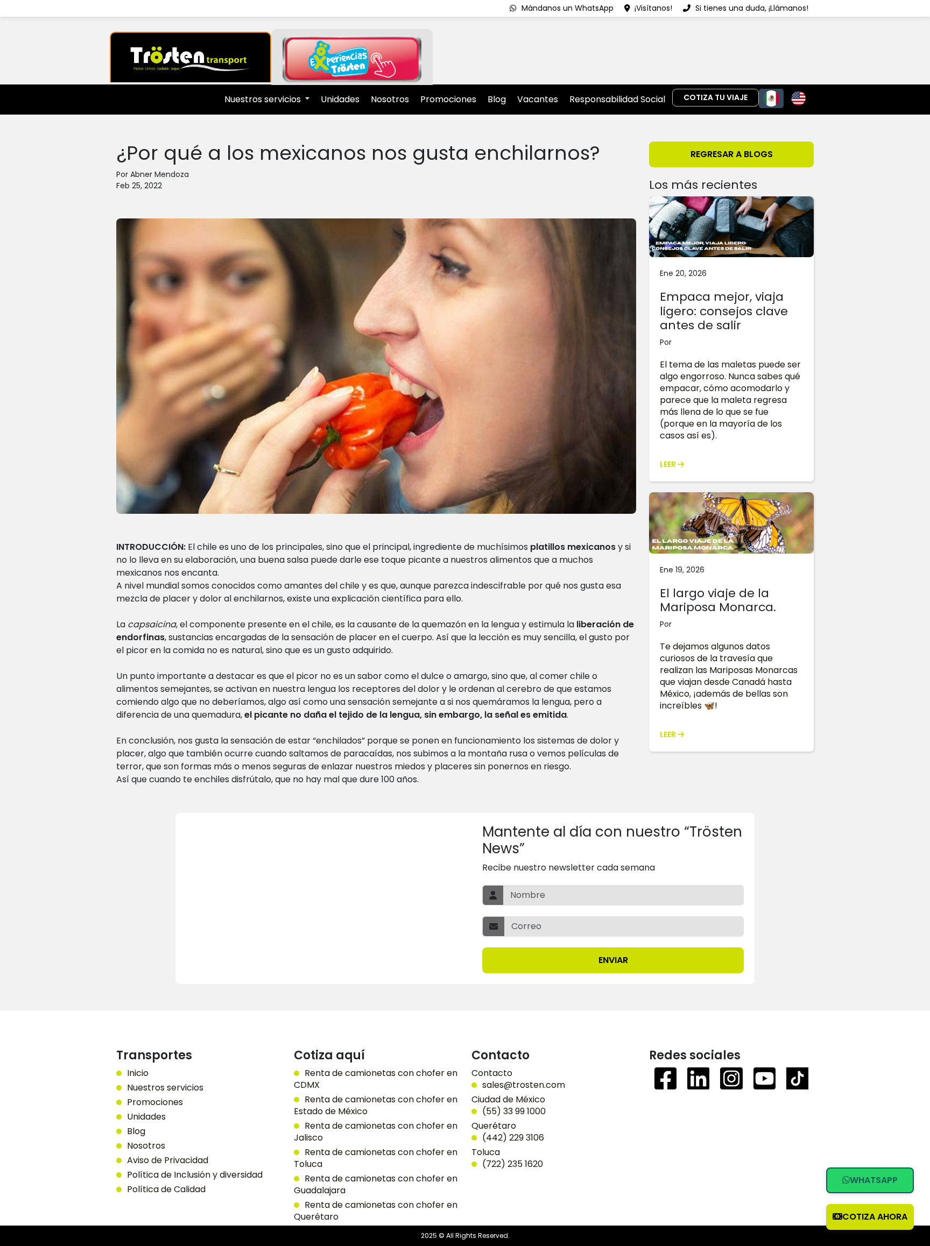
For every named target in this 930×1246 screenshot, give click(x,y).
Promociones (448, 99)
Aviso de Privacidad (167, 1160)
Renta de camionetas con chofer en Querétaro (375, 1211)
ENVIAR (613, 960)
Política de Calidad (166, 1189)
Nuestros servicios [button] (263, 99)
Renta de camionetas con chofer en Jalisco (375, 1132)
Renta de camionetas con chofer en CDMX (375, 1079)
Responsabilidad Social (617, 99)
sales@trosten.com (523, 1085)
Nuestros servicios (165, 1088)
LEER (669, 464)
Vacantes (537, 99)
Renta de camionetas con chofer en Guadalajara (375, 1185)
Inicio (138, 1073)
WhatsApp (874, 1180)
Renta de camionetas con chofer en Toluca (375, 1158)
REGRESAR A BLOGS (732, 154)
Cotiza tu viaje (716, 97)
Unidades (340, 99)
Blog (497, 99)
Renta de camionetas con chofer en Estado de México (375, 1105)
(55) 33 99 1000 (514, 1111)
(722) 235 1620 (512, 1164)
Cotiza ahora (874, 1216)
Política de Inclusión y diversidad (195, 1175)
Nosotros (390, 99)
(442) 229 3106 (513, 1138)
